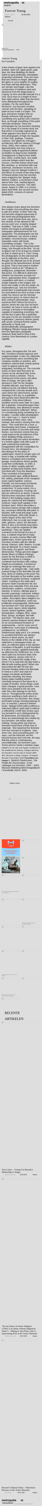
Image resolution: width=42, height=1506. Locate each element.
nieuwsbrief (7, 1503)
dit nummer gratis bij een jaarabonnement (28, 923)
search (7, 5)
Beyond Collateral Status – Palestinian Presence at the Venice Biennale (18, 1488)
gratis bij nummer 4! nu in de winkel (9, 975)
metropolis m (14, 2)
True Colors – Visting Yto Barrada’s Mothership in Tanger (17, 1170)
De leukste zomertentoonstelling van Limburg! (10, 892)
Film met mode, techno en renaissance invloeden (8, 995)
